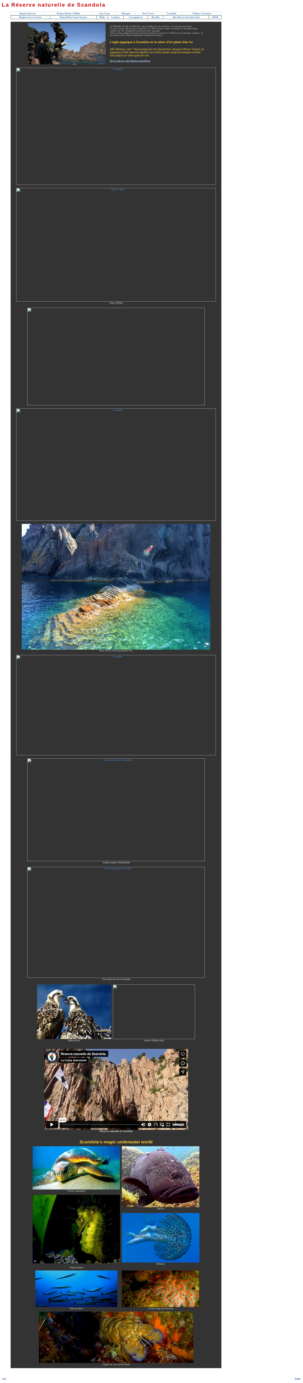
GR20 (215, 17)
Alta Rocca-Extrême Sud (186, 17)
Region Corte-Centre (30, 17)
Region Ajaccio (28, 13)
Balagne (126, 13)
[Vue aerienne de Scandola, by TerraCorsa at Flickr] (116, 977)
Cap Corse (104, 13)
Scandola (172, 13)
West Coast (148, 13)
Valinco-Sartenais (201, 13)
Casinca (115, 17)
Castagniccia (136, 17)
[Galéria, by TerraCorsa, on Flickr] (116, 860)
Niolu (102, 17)
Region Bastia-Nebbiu (68, 13)
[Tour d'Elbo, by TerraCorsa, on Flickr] (116, 301)
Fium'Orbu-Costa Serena (73, 17)
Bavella (155, 17)
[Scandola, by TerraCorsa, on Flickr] (116, 184)
